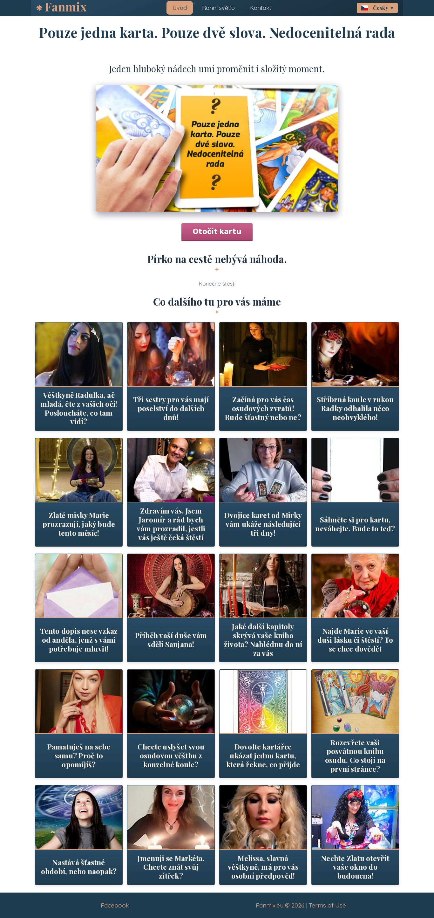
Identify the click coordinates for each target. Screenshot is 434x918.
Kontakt (260, 7)
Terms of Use (327, 905)
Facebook (115, 905)
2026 (297, 905)
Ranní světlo (218, 7)
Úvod (180, 7)
